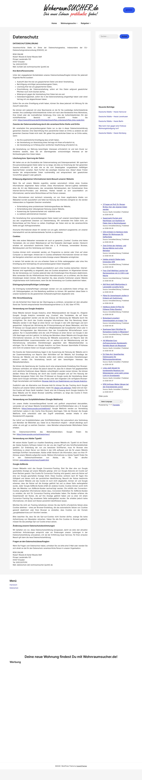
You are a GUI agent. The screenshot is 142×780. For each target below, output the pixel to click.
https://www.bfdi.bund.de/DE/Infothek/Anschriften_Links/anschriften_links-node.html (51, 120)
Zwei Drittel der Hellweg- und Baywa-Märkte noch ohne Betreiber (114, 248)
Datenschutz (14, 588)
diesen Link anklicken (62, 388)
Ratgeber (85, 23)
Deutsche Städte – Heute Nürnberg (112, 133)
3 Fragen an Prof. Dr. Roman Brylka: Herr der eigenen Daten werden (115, 206)
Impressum (13, 585)
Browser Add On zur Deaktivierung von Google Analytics (64, 381)
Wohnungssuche (68, 23)
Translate (116, 405)
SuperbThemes (82, 766)
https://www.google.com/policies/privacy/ (33, 434)
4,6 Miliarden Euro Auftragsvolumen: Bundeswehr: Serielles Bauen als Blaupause (115, 343)
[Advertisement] (114, 73)
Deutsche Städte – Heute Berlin (111, 121)
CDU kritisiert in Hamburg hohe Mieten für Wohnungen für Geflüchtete (115, 234)
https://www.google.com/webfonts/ (36, 408)
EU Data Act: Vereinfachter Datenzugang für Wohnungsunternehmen (113, 356)
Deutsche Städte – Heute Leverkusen (113, 116)
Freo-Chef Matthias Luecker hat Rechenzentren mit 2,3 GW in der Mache (116, 273)
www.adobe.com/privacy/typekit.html (34, 460)
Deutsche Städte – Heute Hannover (112, 112)
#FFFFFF (129, 10)
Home (54, 23)
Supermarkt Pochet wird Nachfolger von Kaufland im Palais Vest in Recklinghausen (114, 220)
